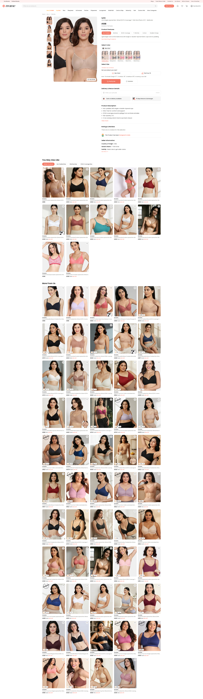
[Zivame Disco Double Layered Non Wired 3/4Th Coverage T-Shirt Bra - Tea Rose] (77, 257)
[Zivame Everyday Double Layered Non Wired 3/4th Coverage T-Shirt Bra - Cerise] (53, 257)
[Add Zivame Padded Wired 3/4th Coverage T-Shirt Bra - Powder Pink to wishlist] (135, 548)
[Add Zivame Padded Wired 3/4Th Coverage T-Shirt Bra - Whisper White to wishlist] (63, 362)
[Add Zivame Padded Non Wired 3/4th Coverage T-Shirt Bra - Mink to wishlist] (87, 660)
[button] (155, 6)
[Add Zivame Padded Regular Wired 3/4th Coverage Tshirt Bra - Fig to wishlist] (63, 622)
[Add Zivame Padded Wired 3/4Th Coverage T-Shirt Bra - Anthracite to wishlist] (63, 325)
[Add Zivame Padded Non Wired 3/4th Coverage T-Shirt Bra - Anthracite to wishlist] (111, 436)
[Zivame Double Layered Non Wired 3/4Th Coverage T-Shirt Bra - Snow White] (53, 220)
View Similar (92, 79)
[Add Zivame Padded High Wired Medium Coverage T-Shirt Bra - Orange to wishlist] (111, 288)
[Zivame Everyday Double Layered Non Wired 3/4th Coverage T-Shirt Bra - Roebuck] (149, 220)
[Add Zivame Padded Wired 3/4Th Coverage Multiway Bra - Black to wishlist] (111, 622)
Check (157, 92)
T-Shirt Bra (53, 14)
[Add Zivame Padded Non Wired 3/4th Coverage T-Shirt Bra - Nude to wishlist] (111, 325)
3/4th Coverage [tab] (125, 33)
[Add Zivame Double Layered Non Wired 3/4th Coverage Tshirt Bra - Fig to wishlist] (159, 697)
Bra (48, 14)
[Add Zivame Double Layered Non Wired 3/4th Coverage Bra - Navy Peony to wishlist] (111, 474)
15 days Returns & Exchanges (144, 98)
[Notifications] (178, 6)
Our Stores (177, 1)
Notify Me (112, 81)
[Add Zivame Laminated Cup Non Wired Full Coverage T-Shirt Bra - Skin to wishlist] (111, 660)
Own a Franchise (195, 1)
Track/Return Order (160, 1)
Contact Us (170, 1)
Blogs (152, 1)
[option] (49, 21)
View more (105, 121)
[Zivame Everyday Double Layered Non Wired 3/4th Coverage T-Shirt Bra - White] (125, 220)
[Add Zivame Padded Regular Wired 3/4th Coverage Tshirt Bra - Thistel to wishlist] (87, 697)
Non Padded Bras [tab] (61, 164)
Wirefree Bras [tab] (73, 164)
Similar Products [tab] (48, 164)
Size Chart (117, 73)
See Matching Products (109, 39)
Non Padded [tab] (106, 33)
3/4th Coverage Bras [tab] (86, 164)
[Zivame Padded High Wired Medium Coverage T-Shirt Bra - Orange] (101, 301)
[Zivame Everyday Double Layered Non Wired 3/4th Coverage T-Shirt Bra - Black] (77, 182)
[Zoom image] (75, 49)
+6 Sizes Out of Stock (108, 67)
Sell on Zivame (185, 1)
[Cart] (187, 6)
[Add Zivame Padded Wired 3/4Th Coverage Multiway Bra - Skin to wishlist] (135, 436)
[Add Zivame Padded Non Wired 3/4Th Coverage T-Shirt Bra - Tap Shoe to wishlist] (159, 362)
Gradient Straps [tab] (154, 33)
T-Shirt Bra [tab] (136, 33)
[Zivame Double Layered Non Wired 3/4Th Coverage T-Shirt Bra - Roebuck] (53, 182)
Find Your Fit (147, 73)
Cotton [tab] (145, 33)
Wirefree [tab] (115, 33)
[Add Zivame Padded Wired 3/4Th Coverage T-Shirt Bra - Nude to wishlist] (159, 288)
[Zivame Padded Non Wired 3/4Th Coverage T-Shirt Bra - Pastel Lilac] (77, 301)
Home (43, 14)
